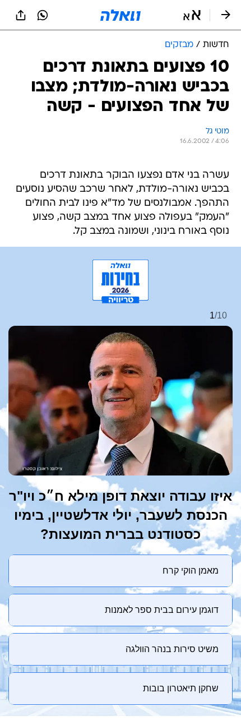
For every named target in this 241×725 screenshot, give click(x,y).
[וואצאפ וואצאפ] (42, 15)
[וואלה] (120, 15)
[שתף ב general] (21, 15)
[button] (192, 15)
